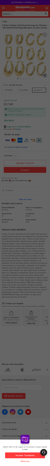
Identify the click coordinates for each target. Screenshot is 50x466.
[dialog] (25, 450)
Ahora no (25, 461)
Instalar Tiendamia (25, 455)
